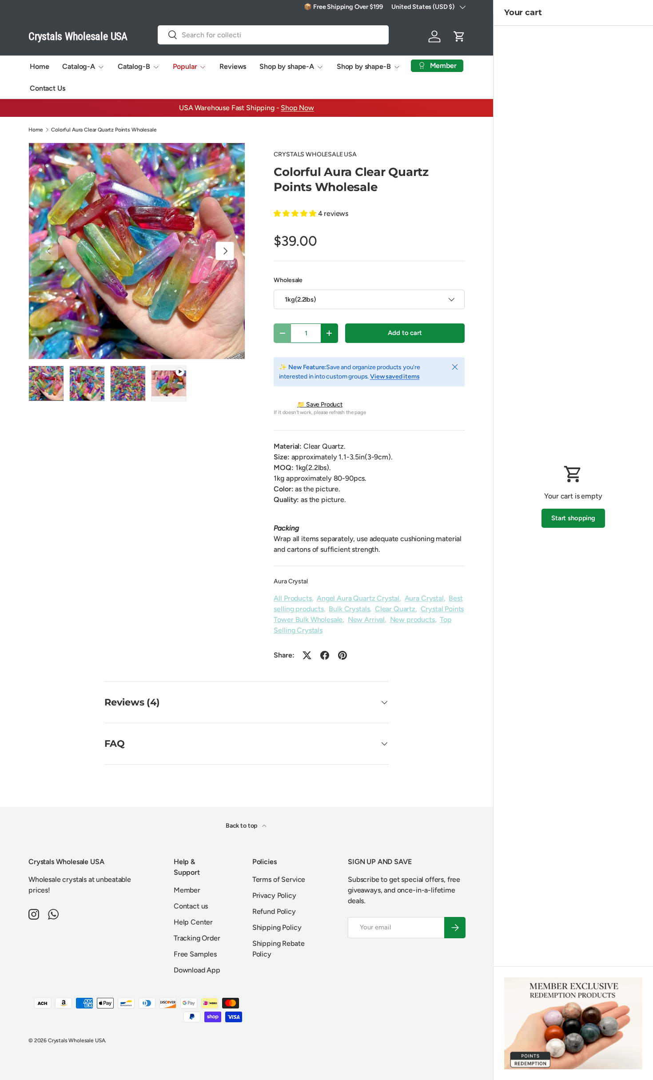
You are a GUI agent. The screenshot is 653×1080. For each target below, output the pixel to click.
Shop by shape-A (286, 66)
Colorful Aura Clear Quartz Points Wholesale (103, 129)
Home (39, 66)
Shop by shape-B (364, 66)
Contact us (191, 906)
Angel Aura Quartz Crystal (358, 598)
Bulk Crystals (349, 609)
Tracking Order (197, 938)
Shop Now (297, 108)
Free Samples (195, 954)
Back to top (242, 825)
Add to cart (405, 333)
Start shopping (573, 518)
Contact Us (47, 88)
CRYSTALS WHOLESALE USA (315, 154)
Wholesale (288, 280)
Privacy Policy (274, 895)
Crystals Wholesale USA (76, 1040)
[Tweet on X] (307, 655)
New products (412, 619)
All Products (292, 598)
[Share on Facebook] (325, 655)
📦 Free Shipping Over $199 (343, 7)
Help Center (193, 922)
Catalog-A (78, 66)
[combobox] (273, 34)
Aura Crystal (290, 581)
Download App (197, 970)
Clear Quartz (395, 609)
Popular (185, 66)
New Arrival (366, 619)
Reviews (232, 66)
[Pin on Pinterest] (342, 655)
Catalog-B (134, 66)
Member (187, 890)
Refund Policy (274, 911)
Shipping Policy (277, 927)
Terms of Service (278, 879)
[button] (459, 36)
